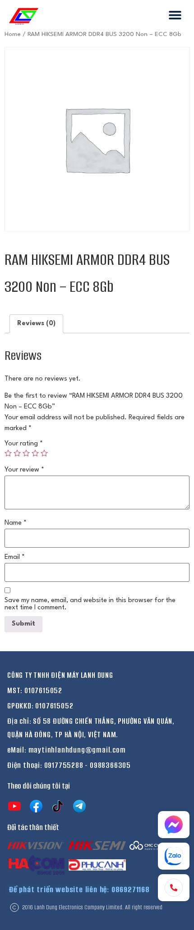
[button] (175, 15)
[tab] (36, 323)
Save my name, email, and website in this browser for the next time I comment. (90, 604)
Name (16, 523)
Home (13, 34)
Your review (24, 470)
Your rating (24, 443)
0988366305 (110, 765)
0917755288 (63, 765)
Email (15, 557)
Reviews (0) (36, 323)
